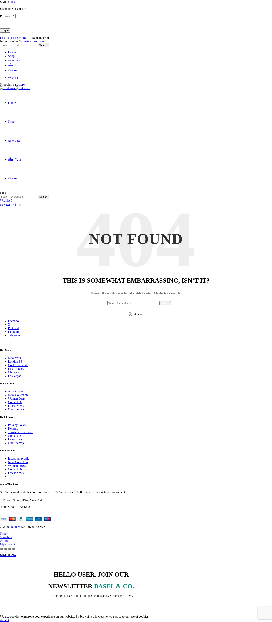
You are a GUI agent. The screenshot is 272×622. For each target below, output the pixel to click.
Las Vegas (14, 376)
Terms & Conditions (20, 432)
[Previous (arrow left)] (1, 552)
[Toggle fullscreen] (9, 549)
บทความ (14, 60)
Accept (4, 620)
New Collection (18, 395)
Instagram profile (18, 458)
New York (14, 358)
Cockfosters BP (18, 365)
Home (12, 52)
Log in (5, 30)
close (13, 1)
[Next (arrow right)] (5, 552)
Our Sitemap (16, 409)
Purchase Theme (18, 476)
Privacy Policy (17, 425)
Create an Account (33, 41)
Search (43, 45)
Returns (13, 428)
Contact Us (15, 402)
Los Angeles (16, 368)
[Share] (5, 549)
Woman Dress (17, 398)
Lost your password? (13, 37)
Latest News (16, 405)
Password (7, 16)
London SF (15, 361)
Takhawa (16, 526)
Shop (11, 56)
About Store (15, 391)
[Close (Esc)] (1, 549)
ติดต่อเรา (14, 70)
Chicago (13, 372)
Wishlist (13, 77)
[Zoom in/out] (13, 549)
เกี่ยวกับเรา (15, 65)
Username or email (13, 8)
